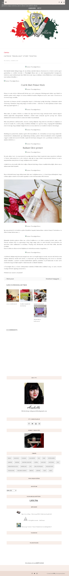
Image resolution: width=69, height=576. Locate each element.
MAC (58, 462)
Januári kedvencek (39, 304)
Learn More (32, 8)
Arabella (8, 60)
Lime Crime (51, 462)
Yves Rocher (11, 470)
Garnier (10, 462)
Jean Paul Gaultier (26, 462)
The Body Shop (49, 466)
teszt (44, 470)
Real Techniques (38, 466)
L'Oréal (36, 462)
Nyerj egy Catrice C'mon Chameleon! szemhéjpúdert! (37, 527)
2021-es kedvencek (11, 304)
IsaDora (17, 462)
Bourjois (16, 458)
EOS (39, 458)
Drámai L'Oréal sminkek (34, 439)
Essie (44, 458)
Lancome (43, 462)
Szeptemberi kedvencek (37, 320)
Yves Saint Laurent (22, 470)
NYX (30, 466)
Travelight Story (30, 73)
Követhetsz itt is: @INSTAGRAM (34, 563)
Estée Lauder (51, 458)
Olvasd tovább (34, 442)
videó (50, 470)
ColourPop (32, 458)
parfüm (31, 470)
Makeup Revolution (13, 466)
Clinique (24, 458)
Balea (9, 458)
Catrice (6, 52)
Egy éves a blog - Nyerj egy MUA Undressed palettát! (37, 514)
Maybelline (23, 466)
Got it (39, 8)
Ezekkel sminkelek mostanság (25, 304)
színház (38, 470)
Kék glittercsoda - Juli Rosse (37, 520)
